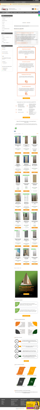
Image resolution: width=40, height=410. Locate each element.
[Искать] (33, 9)
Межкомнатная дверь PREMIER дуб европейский (35, 184)
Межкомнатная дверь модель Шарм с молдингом (35, 145)
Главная (3, 12)
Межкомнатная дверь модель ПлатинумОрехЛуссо (26, 145)
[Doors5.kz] (4, 10)
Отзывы (3, 23)
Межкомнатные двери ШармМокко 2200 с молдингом (34, 165)
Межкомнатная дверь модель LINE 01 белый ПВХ (26, 184)
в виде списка (38, 133)
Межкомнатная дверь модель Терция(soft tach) (35, 203)
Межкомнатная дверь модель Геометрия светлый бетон (18, 239)
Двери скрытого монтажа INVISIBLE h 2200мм (18, 258)
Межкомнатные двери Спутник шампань (18, 184)
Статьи (3, 30)
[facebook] (14, 131)
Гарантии (3, 25)
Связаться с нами (26, 117)
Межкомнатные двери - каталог (6, 17)
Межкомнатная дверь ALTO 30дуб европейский (26, 258)
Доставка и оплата (21, 12)
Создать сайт (2, 0)
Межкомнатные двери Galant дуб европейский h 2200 (18, 203)
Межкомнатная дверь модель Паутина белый (35, 258)
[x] (15, 131)
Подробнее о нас (26, 98)
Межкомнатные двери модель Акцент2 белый (26, 203)
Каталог (7, 12)
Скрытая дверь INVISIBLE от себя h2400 (18, 222)
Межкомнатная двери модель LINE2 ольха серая (35, 222)
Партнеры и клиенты (29, 12)
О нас (11, 12)
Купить (18, 172)
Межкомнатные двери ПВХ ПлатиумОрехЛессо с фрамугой (18, 165)
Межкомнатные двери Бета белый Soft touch (26, 222)
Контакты (15, 12)
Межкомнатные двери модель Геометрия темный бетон (26, 240)
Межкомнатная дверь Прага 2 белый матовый (35, 239)
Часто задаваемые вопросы (5, 28)
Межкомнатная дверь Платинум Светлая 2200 (18, 145)
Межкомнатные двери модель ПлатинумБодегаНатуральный (26, 165)
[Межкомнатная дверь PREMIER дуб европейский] (35, 178)
